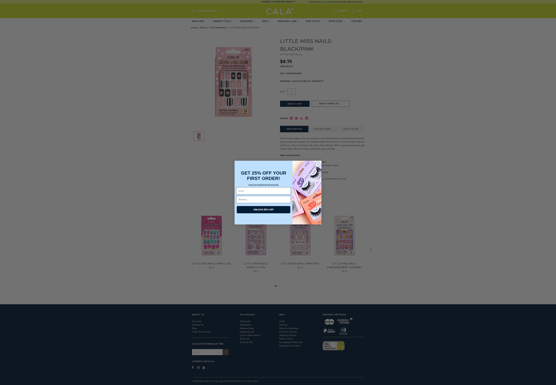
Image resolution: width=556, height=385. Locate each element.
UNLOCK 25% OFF (263, 209)
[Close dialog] (317, 164)
